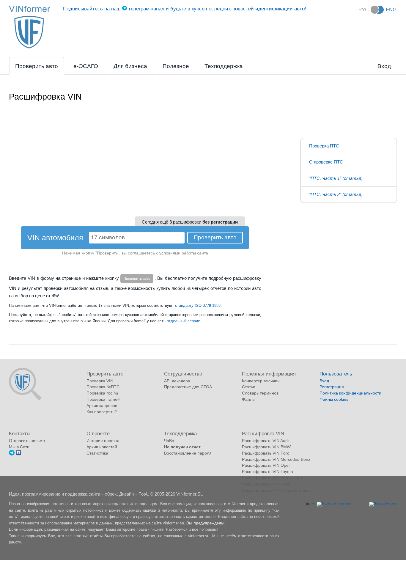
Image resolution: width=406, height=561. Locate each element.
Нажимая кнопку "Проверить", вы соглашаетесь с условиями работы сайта (135, 253)
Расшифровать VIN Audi (265, 440)
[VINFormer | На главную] (29, 47)
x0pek (111, 493)
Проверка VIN (99, 380)
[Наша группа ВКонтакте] (18, 454)
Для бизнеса (130, 66)
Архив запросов (101, 405)
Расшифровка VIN (263, 433)
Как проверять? (101, 411)
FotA (143, 493)
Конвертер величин (261, 380)
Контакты (19, 433)
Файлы (248, 399)
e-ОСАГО (85, 66)
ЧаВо (169, 440)
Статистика (97, 453)
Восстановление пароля (188, 453)
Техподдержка (223, 66)
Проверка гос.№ (102, 393)
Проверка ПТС (324, 145)
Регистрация (332, 386)
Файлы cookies (334, 399)
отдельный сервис (183, 321)
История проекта (102, 440)
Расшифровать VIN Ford (265, 453)
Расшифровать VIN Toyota (267, 471)
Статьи (248, 386)
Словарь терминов (260, 393)
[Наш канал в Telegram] (12, 454)
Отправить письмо (27, 440)
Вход (384, 66)
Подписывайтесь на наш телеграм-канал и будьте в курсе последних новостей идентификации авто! (184, 9)
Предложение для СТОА (188, 386)
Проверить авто (36, 66)
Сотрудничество (183, 374)
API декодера (177, 380)
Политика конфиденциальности (350, 393)
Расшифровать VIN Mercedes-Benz (276, 459)
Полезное (176, 66)
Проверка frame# (103, 399)
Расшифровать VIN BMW (266, 446)
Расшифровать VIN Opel (265, 465)
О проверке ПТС (326, 161)
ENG (391, 9)
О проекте (98, 433)
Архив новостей (101, 446)
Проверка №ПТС (102, 386)
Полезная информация (269, 374)
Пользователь (336, 374)
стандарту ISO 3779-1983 (198, 305)
